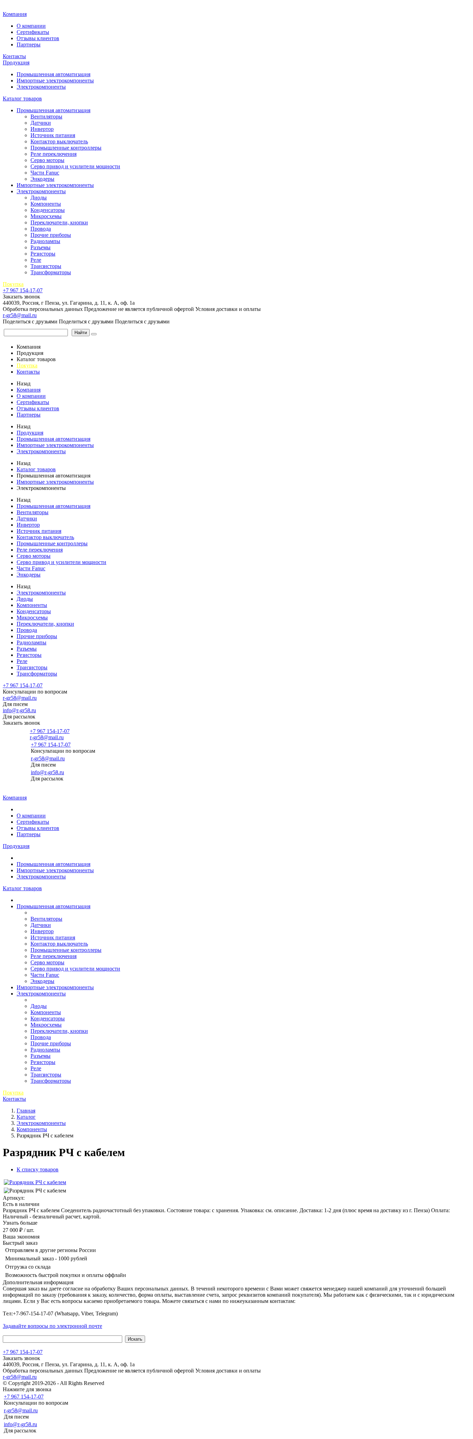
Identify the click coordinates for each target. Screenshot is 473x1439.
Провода (40, 229)
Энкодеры (42, 179)
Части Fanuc (44, 173)
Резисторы (42, 254)
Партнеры (29, 44)
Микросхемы (46, 216)
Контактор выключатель (59, 141)
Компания (15, 14)
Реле (35, 260)
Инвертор (42, 129)
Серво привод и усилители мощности (75, 166)
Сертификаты (33, 32)
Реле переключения (53, 154)
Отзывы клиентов (38, 38)
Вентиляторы (46, 116)
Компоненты (45, 204)
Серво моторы (47, 160)
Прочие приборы (50, 235)
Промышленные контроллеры (65, 148)
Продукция (16, 62)
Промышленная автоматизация (53, 74)
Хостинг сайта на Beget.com (139, 1383)
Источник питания (52, 135)
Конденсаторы (47, 210)
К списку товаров (38, 1169)
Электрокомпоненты (41, 87)
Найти (80, 332)
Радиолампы (45, 241)
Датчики (40, 123)
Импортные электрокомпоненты (55, 80)
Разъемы (40, 247)
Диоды (38, 197)
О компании (31, 26)
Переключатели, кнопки (59, 222)
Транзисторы (45, 266)
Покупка (13, 284)
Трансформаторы (50, 272)
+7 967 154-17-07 (23, 290)
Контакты (14, 56)
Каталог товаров (22, 98)
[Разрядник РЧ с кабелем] (35, 1182)
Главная (13, 7)
